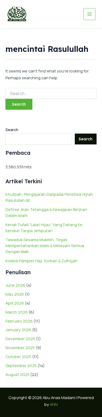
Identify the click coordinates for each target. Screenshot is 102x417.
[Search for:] (51, 93)
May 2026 (14, 294)
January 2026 (18, 329)
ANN (54, 404)
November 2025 (20, 347)
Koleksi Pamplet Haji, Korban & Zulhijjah (41, 260)
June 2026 (15, 285)
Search (11, 129)
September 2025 (21, 365)
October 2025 (18, 356)
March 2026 (16, 312)
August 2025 (17, 374)
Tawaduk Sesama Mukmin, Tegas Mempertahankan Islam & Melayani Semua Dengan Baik (44, 245)
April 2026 (14, 303)
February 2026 (19, 321)
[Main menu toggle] (89, 14)
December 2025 (20, 338)
